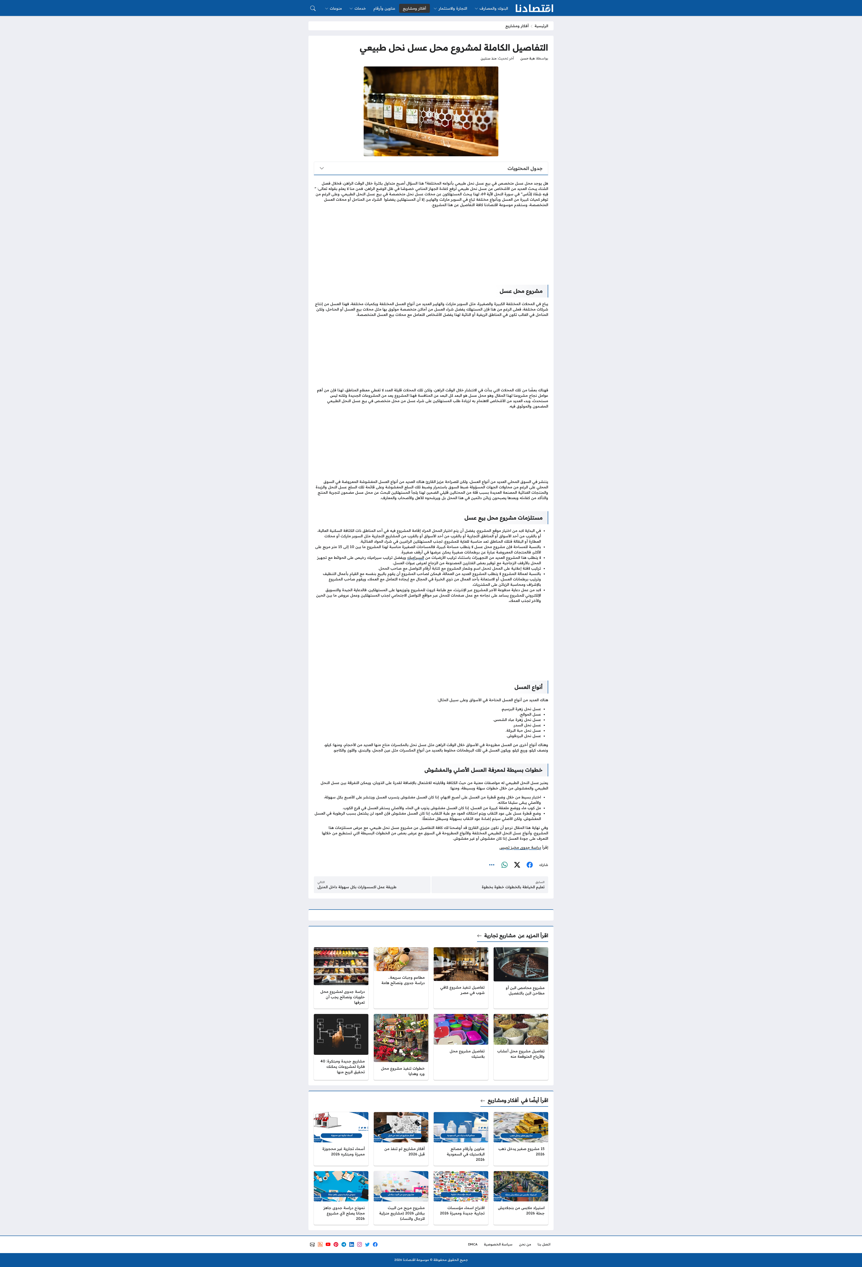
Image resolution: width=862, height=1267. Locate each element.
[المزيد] (492, 865)
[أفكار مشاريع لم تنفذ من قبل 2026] (401, 1139)
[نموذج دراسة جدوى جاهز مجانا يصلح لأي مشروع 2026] (341, 1198)
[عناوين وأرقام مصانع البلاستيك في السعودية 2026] (461, 1139)
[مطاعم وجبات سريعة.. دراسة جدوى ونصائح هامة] (401, 978)
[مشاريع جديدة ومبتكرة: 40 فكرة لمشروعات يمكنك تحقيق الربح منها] (341, 1047)
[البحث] (312, 8)
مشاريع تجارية (500, 935)
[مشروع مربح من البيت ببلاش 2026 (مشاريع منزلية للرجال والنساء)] (401, 1198)
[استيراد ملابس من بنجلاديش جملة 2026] (521, 1198)
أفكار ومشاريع (517, 26)
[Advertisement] (431, 242)
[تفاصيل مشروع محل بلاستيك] (461, 1047)
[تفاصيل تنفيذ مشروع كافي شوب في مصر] (461, 978)
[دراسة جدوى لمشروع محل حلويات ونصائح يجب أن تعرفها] (341, 978)
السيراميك (415, 557)
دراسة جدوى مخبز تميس (520, 847)
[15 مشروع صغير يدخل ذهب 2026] (521, 1139)
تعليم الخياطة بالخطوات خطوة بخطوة (513, 887)
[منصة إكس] (517, 865)
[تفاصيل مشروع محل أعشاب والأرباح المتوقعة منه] (521, 1047)
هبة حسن (527, 58)
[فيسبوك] (529, 865)
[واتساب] (504, 865)
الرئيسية (541, 26)
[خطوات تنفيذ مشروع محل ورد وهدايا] (401, 1047)
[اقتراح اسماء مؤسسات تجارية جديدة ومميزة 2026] (461, 1198)
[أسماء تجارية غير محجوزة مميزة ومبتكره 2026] (341, 1139)
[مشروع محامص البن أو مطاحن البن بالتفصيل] (521, 978)
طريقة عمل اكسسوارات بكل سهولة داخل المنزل (356, 887)
